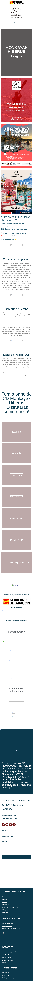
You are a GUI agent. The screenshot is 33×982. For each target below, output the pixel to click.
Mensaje (4, 847)
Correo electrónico (7, 836)
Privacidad (5, 972)
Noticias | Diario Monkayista (11, 907)
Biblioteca (5, 910)
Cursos (4, 902)
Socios (4, 899)
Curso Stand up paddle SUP (11, 928)
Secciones (5, 904)
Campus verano (7, 926)
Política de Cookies (8, 978)
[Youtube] (10, 824)
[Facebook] (6, 824)
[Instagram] (3, 824)
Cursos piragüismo (8, 923)
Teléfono (4, 841)
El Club (4, 896)
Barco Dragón (6, 957)
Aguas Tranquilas (8, 960)
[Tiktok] (14, 824)
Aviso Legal (6, 975)
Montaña (5, 963)
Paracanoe (5, 912)
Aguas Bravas (6, 954)
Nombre (4, 830)
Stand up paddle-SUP (9, 952)
